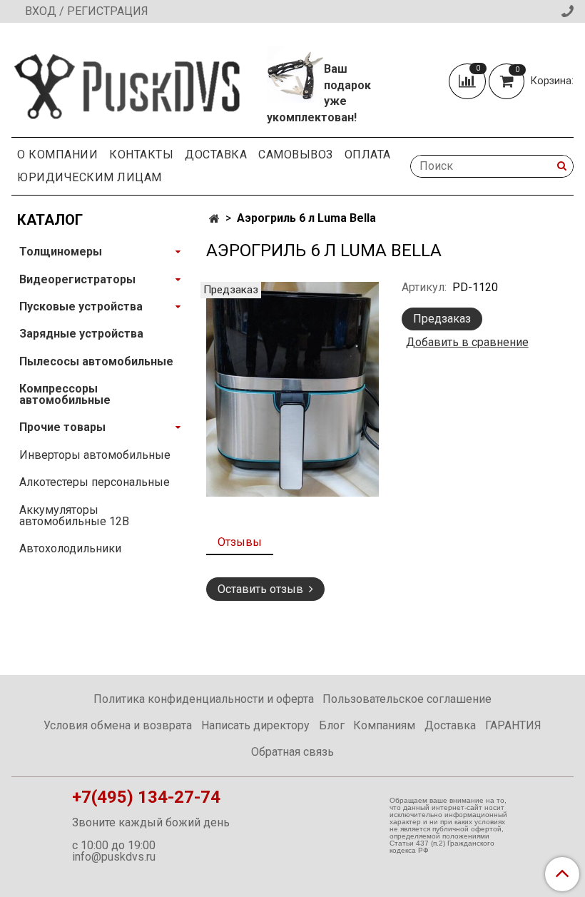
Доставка (216, 154)
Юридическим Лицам (89, 177)
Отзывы (240, 542)
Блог (332, 725)
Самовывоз (295, 154)
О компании (57, 154)
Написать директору (255, 725)
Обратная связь (292, 752)
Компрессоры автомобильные (65, 394)
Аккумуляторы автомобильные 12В (74, 515)
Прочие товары (62, 427)
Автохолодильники (70, 548)
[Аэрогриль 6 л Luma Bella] (292, 388)
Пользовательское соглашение (407, 699)
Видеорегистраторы (77, 279)
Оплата (368, 154)
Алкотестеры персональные (94, 482)
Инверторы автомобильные (95, 455)
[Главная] (214, 218)
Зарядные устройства (81, 333)
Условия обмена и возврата (118, 725)
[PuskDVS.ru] (127, 82)
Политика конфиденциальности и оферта (203, 699)
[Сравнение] (469, 80)
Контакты (141, 154)
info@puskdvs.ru (114, 856)
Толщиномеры (60, 251)
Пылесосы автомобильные (96, 361)
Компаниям (384, 725)
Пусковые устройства (81, 306)
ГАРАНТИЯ (513, 725)
